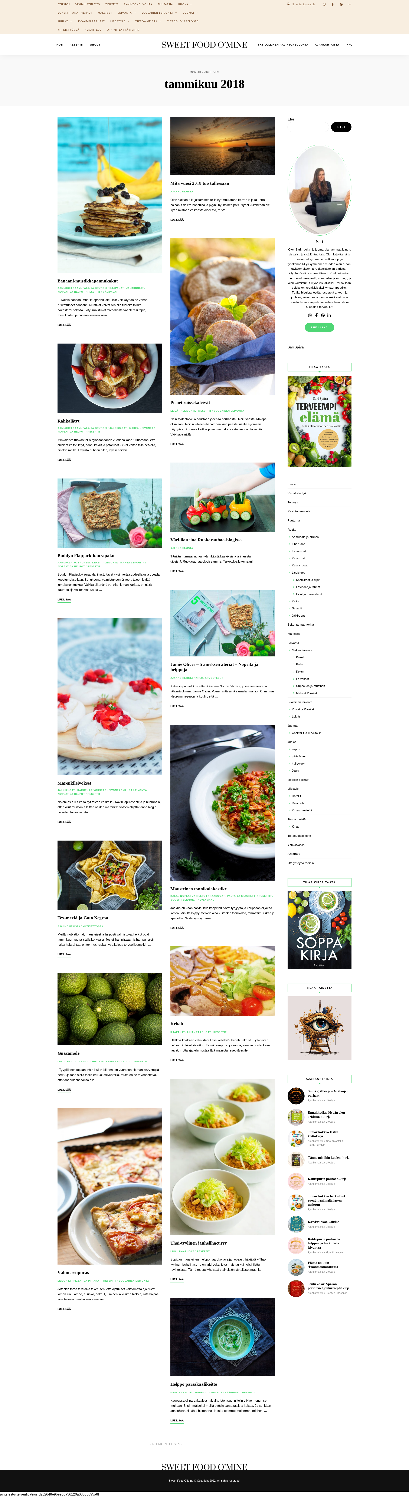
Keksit (97, 562)
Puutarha (294, 520)
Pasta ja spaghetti (241, 896)
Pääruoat (124, 1061)
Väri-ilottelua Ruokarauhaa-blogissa (206, 539)
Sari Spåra (296, 347)
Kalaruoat (298, 558)
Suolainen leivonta (157, 12)
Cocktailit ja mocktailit (306, 733)
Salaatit (297, 608)
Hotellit (296, 796)
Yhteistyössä (68, 30)
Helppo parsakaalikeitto (193, 1384)
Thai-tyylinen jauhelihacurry (198, 1243)
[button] (400, 6)
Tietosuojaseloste (183, 21)
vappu (296, 749)
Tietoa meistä (146, 21)
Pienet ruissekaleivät (190, 402)
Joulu (295, 770)
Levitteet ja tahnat (73, 1061)
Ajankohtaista (327, 44)
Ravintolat (298, 803)
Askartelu (93, 30)
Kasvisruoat (300, 565)
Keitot (188, 1392)
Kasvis (175, 1392)
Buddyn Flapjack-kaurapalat (86, 555)
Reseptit (77, 44)
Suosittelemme (182, 899)
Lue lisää (319, 327)
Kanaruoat (299, 551)
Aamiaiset (65, 288)
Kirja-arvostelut (209, 678)
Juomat (189, 12)
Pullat (300, 664)
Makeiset (105, 12)
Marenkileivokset (74, 783)
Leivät (175, 411)
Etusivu (292, 484)
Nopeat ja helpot (71, 292)
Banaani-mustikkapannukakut (88, 281)
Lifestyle (118, 21)
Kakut (82, 790)
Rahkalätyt (68, 421)
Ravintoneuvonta (299, 511)
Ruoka (292, 529)
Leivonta (125, 12)
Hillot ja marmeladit (309, 594)
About (95, 44)
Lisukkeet (107, 1061)
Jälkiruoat (135, 288)
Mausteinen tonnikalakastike (198, 888)
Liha (94, 1061)
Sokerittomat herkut (75, 12)
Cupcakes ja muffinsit (310, 686)
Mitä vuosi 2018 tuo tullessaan (199, 183)
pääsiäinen (299, 756)
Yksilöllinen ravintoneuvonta (283, 44)
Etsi (291, 119)
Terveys (293, 502)
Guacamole (68, 1053)
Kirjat (295, 826)
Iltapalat (116, 288)
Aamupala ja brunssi (91, 288)
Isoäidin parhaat (91, 21)
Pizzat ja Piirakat (87, 1280)
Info (349, 44)
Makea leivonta (141, 428)
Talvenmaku (205, 899)
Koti (59, 44)
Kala (174, 896)
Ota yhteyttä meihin (123, 30)
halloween (298, 763)
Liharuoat (298, 544)
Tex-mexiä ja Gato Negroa (83, 917)
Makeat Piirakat (306, 693)
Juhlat (63, 21)
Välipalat (110, 292)
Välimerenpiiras (73, 1272)
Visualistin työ (297, 493)
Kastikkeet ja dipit (308, 580)
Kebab (176, 1023)
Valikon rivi (310, 315)
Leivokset (97, 790)
